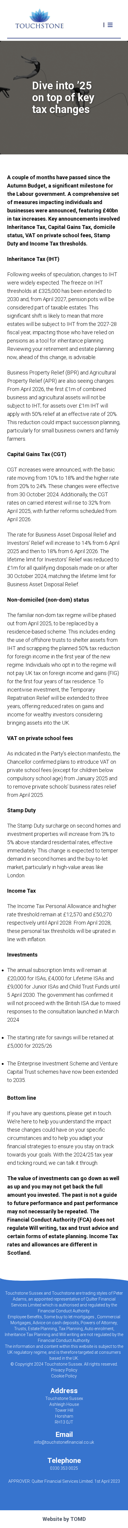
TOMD (78, 1519)
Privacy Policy (64, 1370)
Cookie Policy (64, 1376)
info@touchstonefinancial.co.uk (64, 1442)
